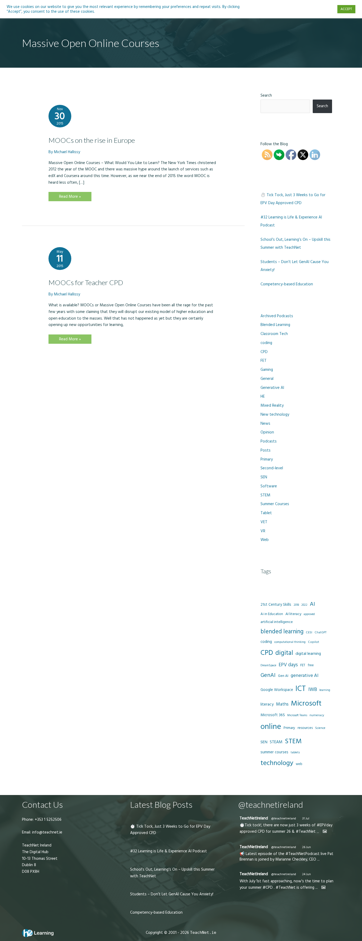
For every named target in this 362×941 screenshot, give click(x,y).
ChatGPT (320, 632)
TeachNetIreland (254, 818)
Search (266, 95)
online (271, 726)
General (267, 378)
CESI (309, 632)
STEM (265, 495)
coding (266, 343)
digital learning (308, 653)
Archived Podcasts (277, 316)
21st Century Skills (276, 604)
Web (265, 540)
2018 (296, 605)
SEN (264, 477)
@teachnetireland (283, 818)
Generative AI (272, 387)
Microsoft (306, 703)
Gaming (267, 369)
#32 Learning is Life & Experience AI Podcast (168, 851)
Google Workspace (277, 690)
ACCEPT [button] (346, 9)
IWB (312, 689)
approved (309, 614)
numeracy (317, 715)
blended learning (282, 632)
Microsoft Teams (297, 715)
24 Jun (306, 874)
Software (269, 486)
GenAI (268, 675)
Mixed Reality (272, 405)
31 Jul (305, 818)
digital (284, 653)
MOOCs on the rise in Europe (91, 140)
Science (320, 728)
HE (263, 396)
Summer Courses (275, 504)
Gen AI (283, 675)
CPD (264, 352)
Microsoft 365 (273, 715)
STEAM (276, 742)
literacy (267, 704)
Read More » (70, 197)
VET (264, 522)
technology (277, 763)
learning (324, 690)
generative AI (305, 675)
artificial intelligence (277, 622)
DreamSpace (268, 665)
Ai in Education (272, 614)
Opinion (267, 432)
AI (312, 604)
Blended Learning (275, 325)
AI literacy (293, 614)
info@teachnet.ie (46, 832)
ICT (300, 689)
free (311, 665)
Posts (266, 450)
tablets (295, 752)
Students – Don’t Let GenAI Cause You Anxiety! (171, 894)
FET (264, 360)
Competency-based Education (287, 284)
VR (263, 531)
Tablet (266, 513)
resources (305, 728)
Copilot (313, 642)
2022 (304, 605)
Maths (282, 704)
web (299, 764)
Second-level (272, 468)
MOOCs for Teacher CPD (85, 282)
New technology (275, 414)
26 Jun (306, 847)
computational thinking (290, 642)
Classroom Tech (274, 334)
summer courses (274, 752)
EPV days (288, 664)
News (265, 423)
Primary (267, 459)
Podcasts (269, 441)
